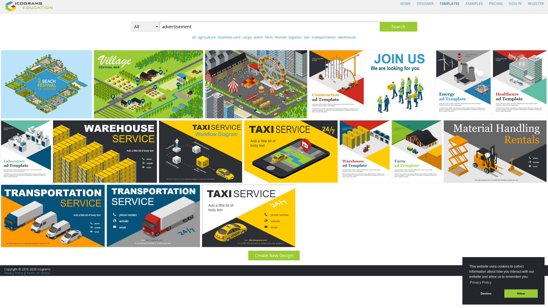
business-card (229, 37)
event (258, 37)
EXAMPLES (474, 3)
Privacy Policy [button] (480, 282)
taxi (307, 37)
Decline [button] (486, 293)
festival (280, 37)
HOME (405, 3)
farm (269, 37)
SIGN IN (515, 3)
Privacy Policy (13, 273)
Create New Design (274, 255)
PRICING (496, 3)
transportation (324, 37)
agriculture (207, 37)
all (194, 37)
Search (398, 27)
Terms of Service (38, 273)
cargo (247, 37)
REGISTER (536, 3)
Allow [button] (521, 293)
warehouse (347, 37)
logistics (295, 37)
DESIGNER (425, 3)
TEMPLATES (449, 3)
